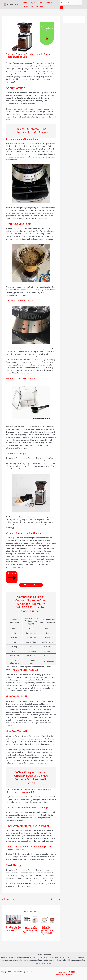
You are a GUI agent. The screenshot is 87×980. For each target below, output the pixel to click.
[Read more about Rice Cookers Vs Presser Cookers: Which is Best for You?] (30, 919)
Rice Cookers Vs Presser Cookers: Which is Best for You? (30, 929)
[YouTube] (50, 963)
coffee (18, 66)
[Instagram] (42, 963)
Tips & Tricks (39, 6)
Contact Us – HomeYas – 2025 (66, 974)
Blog (31, 6)
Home (25, 2)
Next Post (55, 899)
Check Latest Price (31, 585)
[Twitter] (39, 963)
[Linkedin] (45, 963)
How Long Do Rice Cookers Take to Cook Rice (13, 928)
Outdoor (47, 2)
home (48, 351)
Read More (12, 573)
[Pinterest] (47, 963)
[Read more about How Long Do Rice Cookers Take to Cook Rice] (13, 919)
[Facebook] (37, 963)
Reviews (25, 6)
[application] (34, 2)
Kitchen (39, 2)
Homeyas (3, 957)
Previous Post (8, 899)
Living (31, 2)
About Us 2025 (69, 972)
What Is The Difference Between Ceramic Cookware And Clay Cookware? (48, 930)
